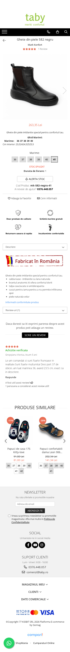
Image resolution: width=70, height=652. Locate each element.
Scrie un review (35, 335)
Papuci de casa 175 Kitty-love (18, 450)
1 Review (42, 48)
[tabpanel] (35, 87)
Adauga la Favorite (20, 198)
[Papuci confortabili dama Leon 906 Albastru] (51, 430)
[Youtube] (35, 545)
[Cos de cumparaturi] (57, 32)
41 (54, 159)
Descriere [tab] (10, 246)
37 (23, 159)
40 (46, 159)
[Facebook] (28, 545)
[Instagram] (42, 545)
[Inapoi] (2, 40)
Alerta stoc (37, 179)
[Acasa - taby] (35, 19)
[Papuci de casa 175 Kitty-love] (18, 430)
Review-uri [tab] (13, 310)
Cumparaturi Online (43, 643)
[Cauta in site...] (66, 32)
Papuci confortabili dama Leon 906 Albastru (51, 450)
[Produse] (5, 33)
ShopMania (22, 643)
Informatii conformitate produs (22, 302)
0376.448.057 (37, 567)
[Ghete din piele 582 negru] (35, 87)
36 (15, 159)
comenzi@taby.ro (37, 572)
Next (64, 90)
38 (30, 159)
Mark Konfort (35, 44)
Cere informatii (48, 198)
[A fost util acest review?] (32, 382)
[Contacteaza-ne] (49, 32)
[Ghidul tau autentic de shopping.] (35, 635)
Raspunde (10, 377)
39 (38, 159)
